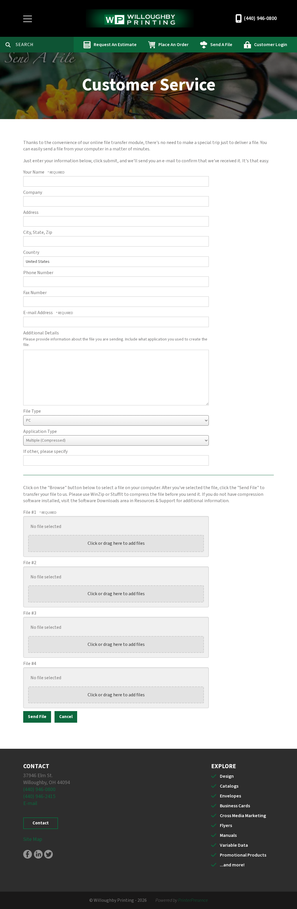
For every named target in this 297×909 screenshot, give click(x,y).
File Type (32, 411)
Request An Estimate (115, 44)
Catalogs (229, 786)
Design (227, 776)
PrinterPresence (193, 900)
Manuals (228, 835)
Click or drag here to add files (116, 543)
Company (32, 192)
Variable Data (234, 845)
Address (31, 212)
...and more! (232, 865)
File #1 (30, 512)
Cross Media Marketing (243, 816)
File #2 (29, 563)
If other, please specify (45, 451)
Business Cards (235, 806)
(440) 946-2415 (39, 796)
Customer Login (270, 44)
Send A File (221, 44)
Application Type (40, 431)
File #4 (29, 663)
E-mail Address (38, 312)
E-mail (30, 803)
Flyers (226, 825)
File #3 (29, 613)
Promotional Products (243, 855)
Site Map (32, 839)
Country (31, 252)
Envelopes (230, 796)
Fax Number (35, 292)
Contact (40, 823)
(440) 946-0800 (260, 18)
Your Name (34, 172)
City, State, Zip (37, 232)
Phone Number (38, 272)
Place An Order (173, 44)
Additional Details (41, 333)
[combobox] (45, 44)
